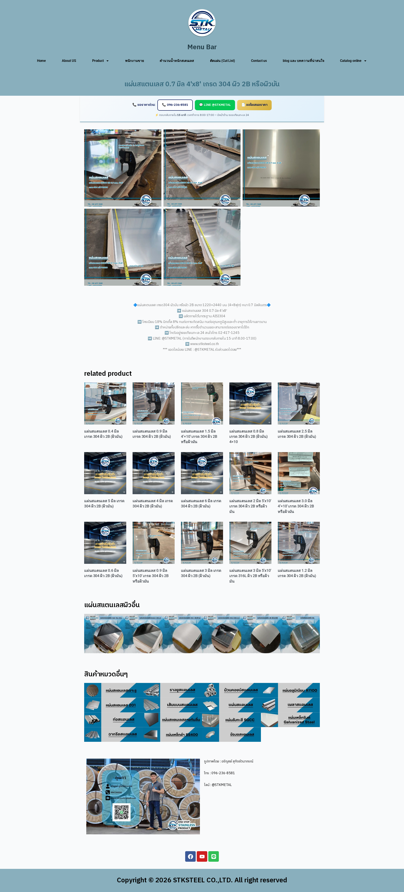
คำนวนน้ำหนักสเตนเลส (177, 61)
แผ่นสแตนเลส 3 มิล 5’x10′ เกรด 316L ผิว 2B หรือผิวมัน (250, 575)
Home (41, 61)
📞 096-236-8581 (175, 105)
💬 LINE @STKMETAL (215, 105)
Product (98, 61)
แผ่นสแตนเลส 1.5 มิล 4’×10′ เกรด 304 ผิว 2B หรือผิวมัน (199, 436)
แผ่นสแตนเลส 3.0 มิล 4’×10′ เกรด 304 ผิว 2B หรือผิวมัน (296, 506)
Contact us (259, 61)
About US (69, 61)
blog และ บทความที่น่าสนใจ (303, 61)
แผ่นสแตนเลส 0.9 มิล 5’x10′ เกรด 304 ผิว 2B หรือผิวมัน (151, 575)
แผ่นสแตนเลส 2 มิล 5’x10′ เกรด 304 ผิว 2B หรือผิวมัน (250, 506)
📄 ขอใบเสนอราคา (254, 105)
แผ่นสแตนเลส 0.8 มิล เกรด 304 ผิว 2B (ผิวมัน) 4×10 (248, 436)
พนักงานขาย (134, 61)
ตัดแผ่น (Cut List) (222, 61)
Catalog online (350, 61)
